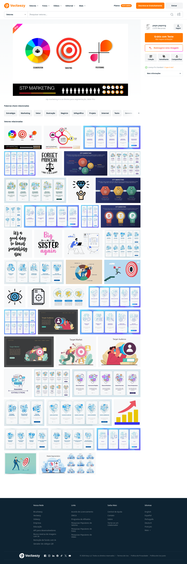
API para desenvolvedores (44, 530)
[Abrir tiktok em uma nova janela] (62, 556)
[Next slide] (137, 113)
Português (149, 519)
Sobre (110, 519)
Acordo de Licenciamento (82, 511)
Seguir (178, 28)
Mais (81, 6)
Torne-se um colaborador (113, 524)
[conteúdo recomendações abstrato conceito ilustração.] (83, 244)
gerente (128, 113)
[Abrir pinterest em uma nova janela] (57, 556)
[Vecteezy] (14, 5)
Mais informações (154, 73)
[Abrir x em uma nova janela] (66, 556)
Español (148, 515)
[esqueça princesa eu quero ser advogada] (50, 163)
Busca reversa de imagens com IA (44, 535)
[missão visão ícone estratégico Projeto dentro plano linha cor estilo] (14, 296)
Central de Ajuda (115, 511)
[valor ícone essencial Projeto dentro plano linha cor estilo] (81, 190)
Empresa (37, 523)
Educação (37, 526)
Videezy (36, 519)
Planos (117, 5)
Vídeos (56, 6)
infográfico (79, 113)
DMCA (74, 515)
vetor (38, 113)
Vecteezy (37, 515)
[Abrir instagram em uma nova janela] (49, 556)
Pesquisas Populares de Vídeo (81, 536)
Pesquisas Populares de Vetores (81, 524)
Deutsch (148, 523)
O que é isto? (169, 67)
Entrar (174, 5)
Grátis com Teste (164, 37)
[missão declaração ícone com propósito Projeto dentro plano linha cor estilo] (38, 296)
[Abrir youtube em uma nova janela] (70, 556)
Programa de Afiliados (80, 519)
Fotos (44, 6)
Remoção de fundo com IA (44, 540)
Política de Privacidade (139, 555)
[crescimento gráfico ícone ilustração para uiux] (127, 412)
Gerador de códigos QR (43, 544)
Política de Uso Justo (158, 555)
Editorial (69, 6)
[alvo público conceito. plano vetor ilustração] (58, 322)
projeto (92, 113)
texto (117, 113)
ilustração (50, 113)
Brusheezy (37, 511)
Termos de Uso (123, 555)
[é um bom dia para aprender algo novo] (18, 244)
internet (105, 113)
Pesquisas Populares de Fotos (81, 530)
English (148, 511)
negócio (64, 113)
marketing (25, 113)
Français (148, 526)
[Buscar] (172, 14)
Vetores (32, 6)
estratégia (10, 113)
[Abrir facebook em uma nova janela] (45, 556)
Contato (111, 515)
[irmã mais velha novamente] (48, 244)
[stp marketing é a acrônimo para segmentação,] (23, 137)
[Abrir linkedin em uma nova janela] (53, 556)
